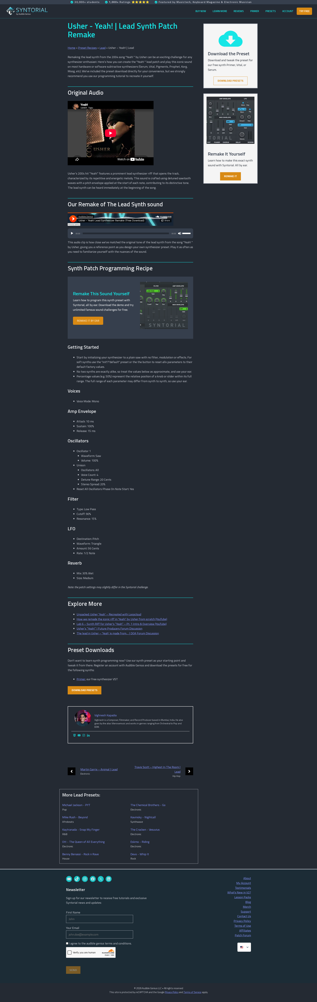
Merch (247, 907)
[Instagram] (83, 735)
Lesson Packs (242, 897)
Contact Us (244, 916)
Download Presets (84, 690)
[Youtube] (79, 735)
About (247, 878)
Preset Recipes (87, 48)
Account (287, 11)
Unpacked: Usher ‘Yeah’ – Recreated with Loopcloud (109, 614)
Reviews (239, 11)
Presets (270, 11)
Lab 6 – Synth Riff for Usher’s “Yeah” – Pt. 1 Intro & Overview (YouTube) (122, 624)
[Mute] (179, 233)
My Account (243, 883)
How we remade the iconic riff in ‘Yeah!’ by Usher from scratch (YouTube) (122, 619)
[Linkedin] (88, 735)
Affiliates (245, 930)
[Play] (72, 233)
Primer (254, 11)
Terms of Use (242, 925)
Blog (248, 902)
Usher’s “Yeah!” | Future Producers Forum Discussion (109, 628)
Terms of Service (192, 992)
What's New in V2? (239, 892)
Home (71, 48)
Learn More (220, 11)
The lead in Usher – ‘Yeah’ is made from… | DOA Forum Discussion (118, 633)
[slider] (187, 233)
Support (246, 911)
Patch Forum (243, 935)
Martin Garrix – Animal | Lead (99, 769)
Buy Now (200, 11)
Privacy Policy (242, 921)
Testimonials (243, 888)
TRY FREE (304, 11)
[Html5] (74, 735)
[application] (130, 235)
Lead (103, 48)
